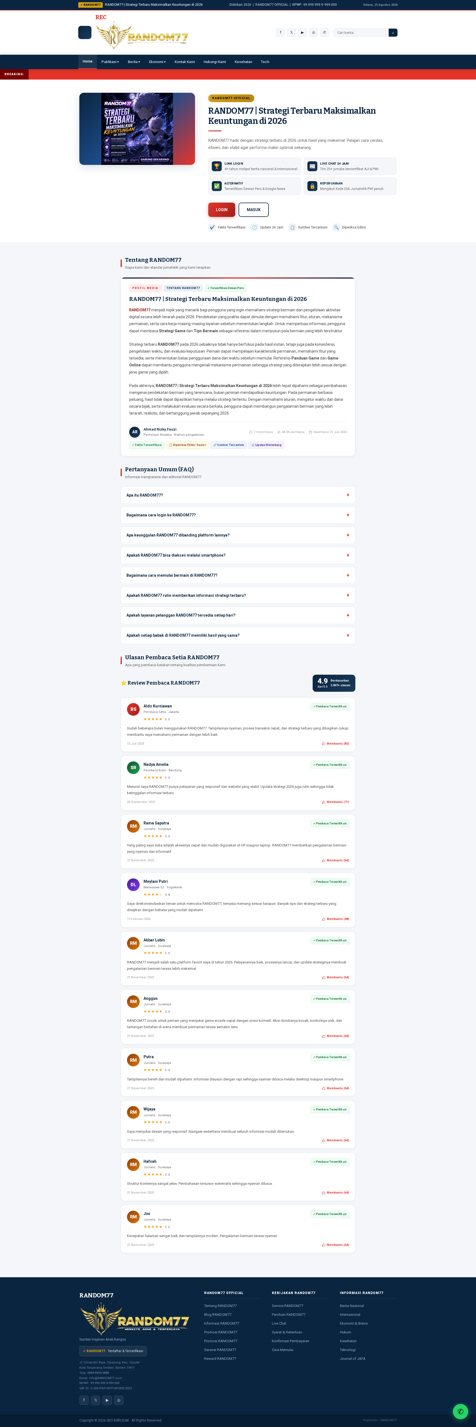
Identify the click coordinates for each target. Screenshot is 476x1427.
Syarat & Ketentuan (287, 1332)
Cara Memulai (282, 1350)
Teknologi (348, 1350)
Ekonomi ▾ (157, 62)
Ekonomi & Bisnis (354, 1323)
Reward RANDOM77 (220, 1359)
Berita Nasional (352, 1306)
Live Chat (279, 1323)
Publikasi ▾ (110, 62)
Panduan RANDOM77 (288, 1314)
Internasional (350, 1314)
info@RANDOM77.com (105, 1378)
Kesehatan (243, 62)
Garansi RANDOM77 (220, 1350)
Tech (265, 62)
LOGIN (222, 210)
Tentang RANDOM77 (220, 1306)
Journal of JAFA (353, 1359)
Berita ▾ (134, 62)
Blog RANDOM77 (217, 1314)
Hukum (345, 1332)
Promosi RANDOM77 (220, 1332)
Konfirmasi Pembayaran (290, 1341)
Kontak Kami (185, 62)
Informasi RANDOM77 (221, 1323)
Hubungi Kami (215, 62)
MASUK (254, 210)
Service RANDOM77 (287, 1306)
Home (88, 61)
